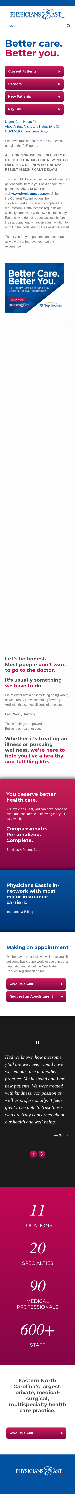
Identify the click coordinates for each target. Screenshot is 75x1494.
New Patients (19, 96)
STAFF (37, 1345)
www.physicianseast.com (30, 193)
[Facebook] (26, 1484)
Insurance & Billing (19, 911)
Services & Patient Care (23, 849)
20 (38, 1247)
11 (38, 1209)
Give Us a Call (21, 984)
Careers (15, 84)
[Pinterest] (32, 1484)
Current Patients (22, 71)
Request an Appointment (31, 996)
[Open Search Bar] (68, 26)
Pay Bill (14, 109)
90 (38, 1285)
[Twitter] (50, 1484)
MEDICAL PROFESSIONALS (37, 1304)
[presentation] (33, 1154)
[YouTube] (38, 1484)
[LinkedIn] (44, 1484)
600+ (37, 1328)
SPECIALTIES (37, 1263)
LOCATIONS (37, 1225)
